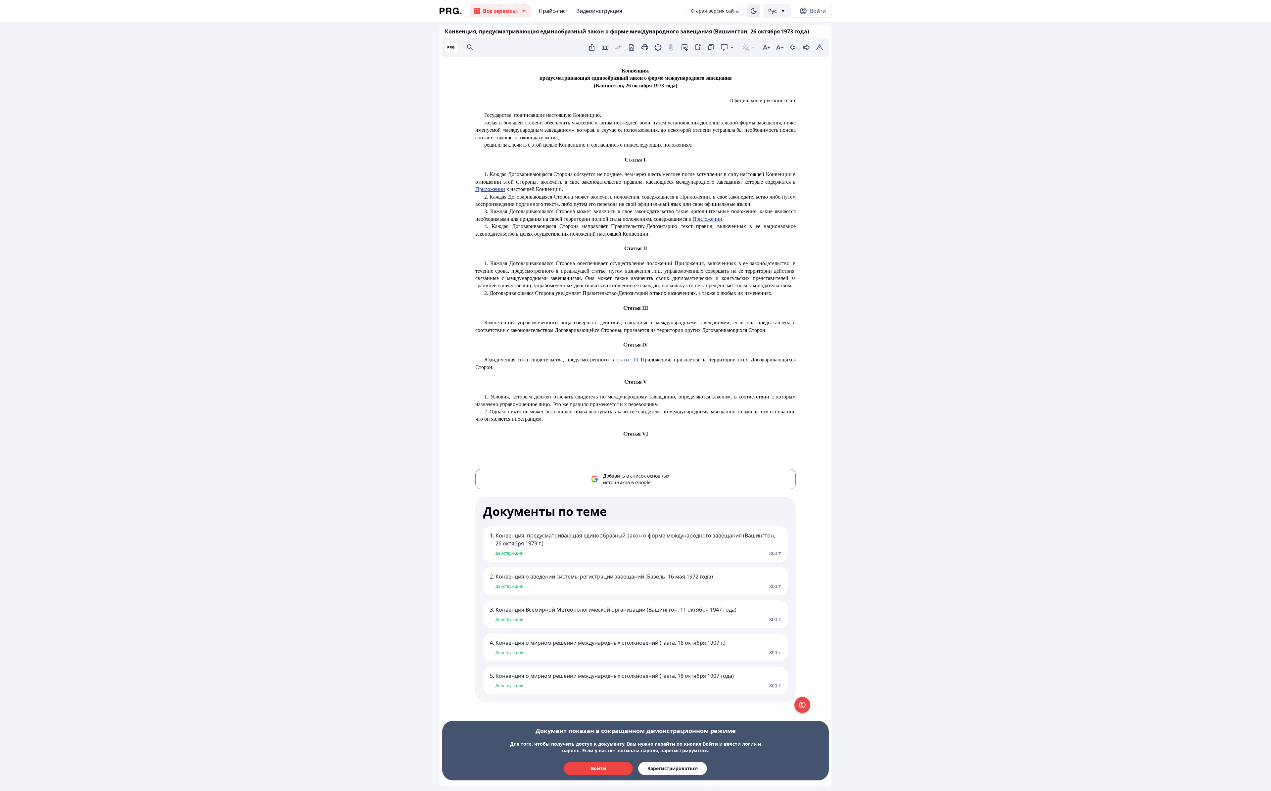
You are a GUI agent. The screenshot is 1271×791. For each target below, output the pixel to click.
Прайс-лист (553, 11)
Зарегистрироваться (672, 768)
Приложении (490, 189)
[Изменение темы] (753, 11)
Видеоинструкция (599, 11)
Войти (598, 768)
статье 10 (627, 359)
